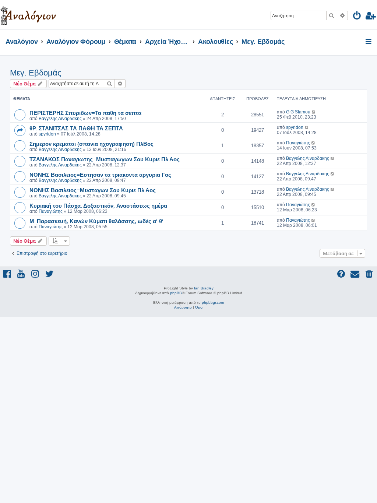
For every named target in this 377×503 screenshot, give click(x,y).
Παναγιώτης (298, 142)
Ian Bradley (204, 288)
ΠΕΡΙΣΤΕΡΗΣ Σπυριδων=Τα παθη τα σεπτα (85, 112)
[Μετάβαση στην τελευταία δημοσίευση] (313, 112)
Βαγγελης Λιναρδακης (60, 118)
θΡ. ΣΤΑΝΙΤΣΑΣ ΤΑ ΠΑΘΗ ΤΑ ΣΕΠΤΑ (76, 128)
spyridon (47, 134)
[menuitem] (357, 16)
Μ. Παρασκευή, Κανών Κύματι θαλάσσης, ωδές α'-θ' (96, 221)
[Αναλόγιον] (28, 15)
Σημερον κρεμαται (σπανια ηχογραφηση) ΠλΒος (91, 143)
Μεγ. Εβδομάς (35, 72)
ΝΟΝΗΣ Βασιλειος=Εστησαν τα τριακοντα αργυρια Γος (100, 174)
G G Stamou (298, 112)
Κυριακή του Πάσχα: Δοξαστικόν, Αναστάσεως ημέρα (98, 205)
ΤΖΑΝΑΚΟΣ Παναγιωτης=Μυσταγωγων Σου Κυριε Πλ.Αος (104, 159)
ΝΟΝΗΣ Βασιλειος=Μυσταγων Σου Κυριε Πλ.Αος (92, 190)
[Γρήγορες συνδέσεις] (369, 42)
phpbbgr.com (213, 302)
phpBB (176, 293)
